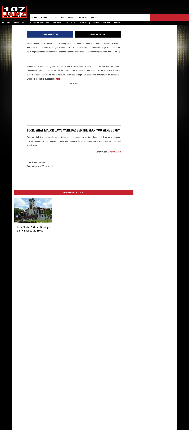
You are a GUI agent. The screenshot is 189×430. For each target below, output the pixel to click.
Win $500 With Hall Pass (39, 23)
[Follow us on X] (147, 17)
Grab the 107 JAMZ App (101, 23)
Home (34, 17)
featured (41, 162)
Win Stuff (82, 17)
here (58, 79)
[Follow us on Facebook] (128, 17)
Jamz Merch (70, 23)
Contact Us (96, 17)
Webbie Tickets (20, 23)
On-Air (44, 17)
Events (117, 23)
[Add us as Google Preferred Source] (121, 17)
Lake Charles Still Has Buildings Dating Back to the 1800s (33, 229)
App (62, 17)
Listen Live (83, 23)
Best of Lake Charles (46, 166)
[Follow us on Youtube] (141, 17)
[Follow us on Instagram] (134, 17)
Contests (57, 23)
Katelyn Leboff (114, 151)
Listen (54, 17)
